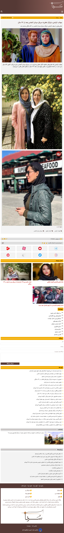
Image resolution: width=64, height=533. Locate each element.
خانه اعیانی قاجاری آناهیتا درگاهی (55, 282)
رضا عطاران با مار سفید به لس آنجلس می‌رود (51, 408)
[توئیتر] (44, 243)
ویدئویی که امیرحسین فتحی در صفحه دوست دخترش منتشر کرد (46, 416)
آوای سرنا (35, 486)
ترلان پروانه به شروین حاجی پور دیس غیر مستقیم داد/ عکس (46, 456)
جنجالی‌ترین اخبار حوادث (54, 318)
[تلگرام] (46, 243)
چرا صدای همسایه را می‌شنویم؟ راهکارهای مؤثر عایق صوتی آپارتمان (46, 371)
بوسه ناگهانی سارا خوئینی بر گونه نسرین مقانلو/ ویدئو (49, 425)
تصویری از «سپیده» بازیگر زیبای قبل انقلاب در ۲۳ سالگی (48, 379)
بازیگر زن (27, 490)
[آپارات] (24, 248)
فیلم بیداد (27, 493)
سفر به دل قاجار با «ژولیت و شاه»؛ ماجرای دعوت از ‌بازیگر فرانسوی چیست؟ (26, 433)
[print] (3, 239)
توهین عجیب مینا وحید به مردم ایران (53, 382)
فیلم (59, 497)
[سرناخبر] (56, 4)
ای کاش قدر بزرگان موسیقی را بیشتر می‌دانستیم (50, 411)
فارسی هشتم (57, 335)
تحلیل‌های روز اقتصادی (55, 316)
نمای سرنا (30, 486)
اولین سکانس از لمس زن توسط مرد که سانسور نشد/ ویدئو (48, 388)
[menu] (62, 12)
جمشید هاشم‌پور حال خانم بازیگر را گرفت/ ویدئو (50, 396)
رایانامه (62, 346)
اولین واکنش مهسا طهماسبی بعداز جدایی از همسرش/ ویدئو (47, 413)
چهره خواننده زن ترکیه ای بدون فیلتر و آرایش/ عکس (49, 374)
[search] (2, 12)
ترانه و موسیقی (57, 321)
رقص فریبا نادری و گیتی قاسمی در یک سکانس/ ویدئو (48, 454)
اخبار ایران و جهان (56, 324)
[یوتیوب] (40, 248)
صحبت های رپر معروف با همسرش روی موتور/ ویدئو (49, 399)
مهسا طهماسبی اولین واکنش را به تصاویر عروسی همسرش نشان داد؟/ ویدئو (43, 462)
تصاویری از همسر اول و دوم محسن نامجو (52, 376)
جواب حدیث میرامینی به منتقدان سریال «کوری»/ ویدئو (48, 405)
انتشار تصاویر (48, 231)
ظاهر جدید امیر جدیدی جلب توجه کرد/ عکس (51, 385)
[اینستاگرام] (56, 255)
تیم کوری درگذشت (56, 468)
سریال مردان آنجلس (38, 231)
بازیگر (58, 490)
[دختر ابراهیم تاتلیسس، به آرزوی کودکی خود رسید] (48, 295)
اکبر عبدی (27, 497)
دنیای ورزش (58, 329)
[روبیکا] (24, 255)
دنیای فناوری (57, 326)
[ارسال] (4, 239)
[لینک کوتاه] (6, 239)
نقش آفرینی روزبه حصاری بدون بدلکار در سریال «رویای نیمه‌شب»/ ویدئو (44, 419)
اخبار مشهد (58, 332)
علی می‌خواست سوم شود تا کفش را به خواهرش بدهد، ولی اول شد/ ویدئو (44, 422)
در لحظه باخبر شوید (55, 313)
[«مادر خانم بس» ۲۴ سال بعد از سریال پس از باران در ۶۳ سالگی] (16, 271)
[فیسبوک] (42, 243)
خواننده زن (57, 493)
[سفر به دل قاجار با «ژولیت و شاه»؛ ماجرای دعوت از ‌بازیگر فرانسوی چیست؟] (53, 438)
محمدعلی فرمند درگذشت (55, 471)
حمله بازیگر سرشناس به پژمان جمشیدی (51, 465)
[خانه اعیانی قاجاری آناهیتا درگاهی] (48, 271)
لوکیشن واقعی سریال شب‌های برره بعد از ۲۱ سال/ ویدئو (48, 391)
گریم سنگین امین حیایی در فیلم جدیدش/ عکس (50, 402)
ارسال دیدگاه (10, 364)
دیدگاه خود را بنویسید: (58, 351)
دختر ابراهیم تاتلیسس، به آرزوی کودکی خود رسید (51, 305)
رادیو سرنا (41, 486)
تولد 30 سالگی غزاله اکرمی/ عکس (53, 459)
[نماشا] (8, 255)
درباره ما (29, 526)
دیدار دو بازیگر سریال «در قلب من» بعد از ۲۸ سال (49, 393)
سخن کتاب (24, 486)
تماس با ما (34, 526)
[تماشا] (8, 248)
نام (62, 341)
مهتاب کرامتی (57, 231)
